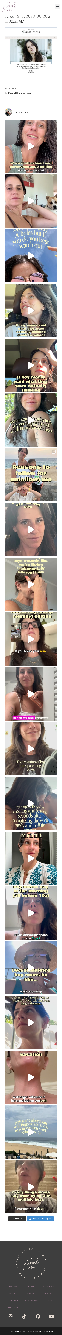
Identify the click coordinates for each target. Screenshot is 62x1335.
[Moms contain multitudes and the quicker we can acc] (31, 474)
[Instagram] (10, 1316)
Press (49, 1300)
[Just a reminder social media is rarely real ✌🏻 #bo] (31, 1132)
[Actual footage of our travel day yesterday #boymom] (31, 1186)
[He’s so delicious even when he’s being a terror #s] (31, 803)
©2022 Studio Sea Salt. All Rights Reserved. (31, 1331)
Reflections (31, 1300)
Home (13, 1286)
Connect (13, 1300)
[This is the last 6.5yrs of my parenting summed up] (31, 748)
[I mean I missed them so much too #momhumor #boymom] (31, 310)
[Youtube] (51, 1316)
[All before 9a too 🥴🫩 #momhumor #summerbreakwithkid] (31, 639)
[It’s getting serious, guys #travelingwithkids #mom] (31, 1022)
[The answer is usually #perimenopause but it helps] (31, 694)
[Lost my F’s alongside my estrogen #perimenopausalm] (31, 146)
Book (31, 1286)
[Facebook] (38, 1316)
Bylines (31, 1293)
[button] (57, 6)
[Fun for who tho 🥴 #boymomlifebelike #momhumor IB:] (31, 858)
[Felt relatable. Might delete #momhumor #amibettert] (31, 529)
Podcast (13, 1307)
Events (49, 1293)
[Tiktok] (24, 1316)
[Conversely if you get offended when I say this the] (31, 255)
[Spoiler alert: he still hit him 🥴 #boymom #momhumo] (31, 420)
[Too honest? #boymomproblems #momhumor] (31, 365)
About (13, 1293)
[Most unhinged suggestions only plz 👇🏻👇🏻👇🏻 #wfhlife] (31, 201)
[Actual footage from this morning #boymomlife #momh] (31, 913)
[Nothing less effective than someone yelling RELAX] (31, 967)
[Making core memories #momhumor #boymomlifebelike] (31, 1077)
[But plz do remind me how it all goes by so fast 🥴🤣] (31, 584)
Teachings (49, 1286)
